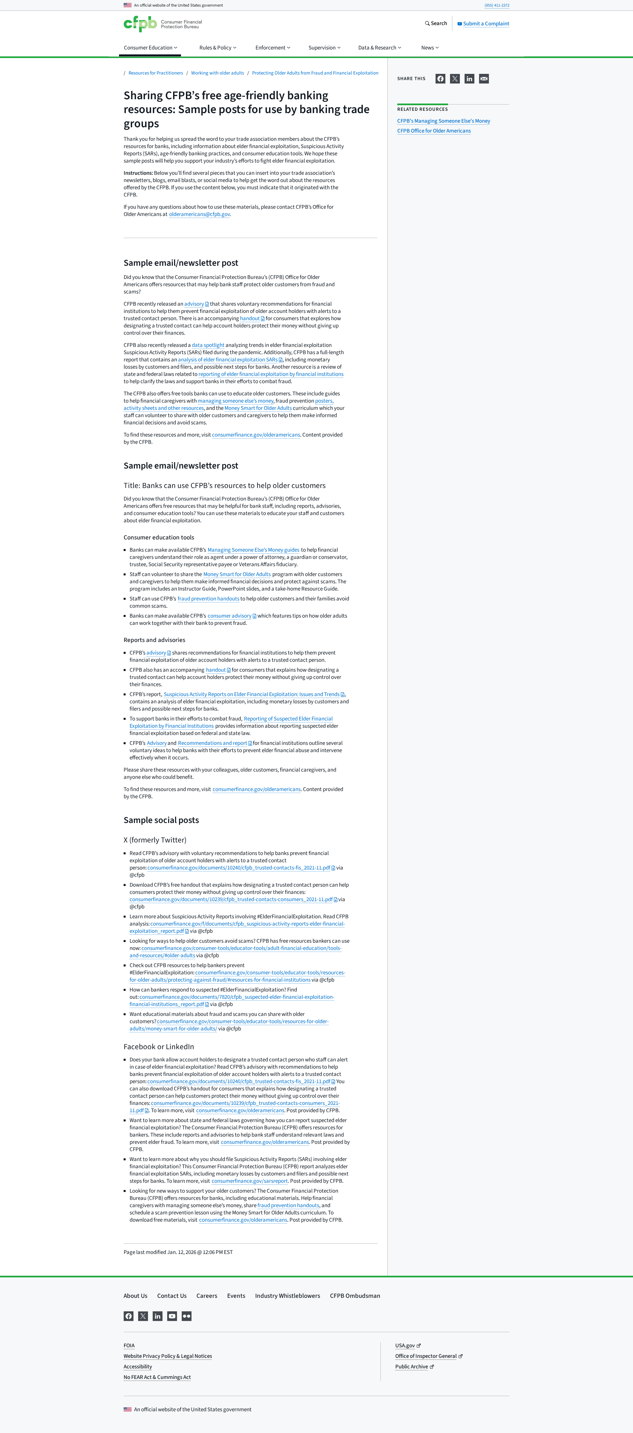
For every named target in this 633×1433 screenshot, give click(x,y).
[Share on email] (484, 77)
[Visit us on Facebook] (129, 1315)
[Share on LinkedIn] (469, 77)
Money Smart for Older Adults (258, 408)
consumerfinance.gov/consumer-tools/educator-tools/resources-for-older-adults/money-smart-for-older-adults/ (229, 1025)
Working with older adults (217, 73)
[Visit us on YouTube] (172, 1315)
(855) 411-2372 (497, 5)
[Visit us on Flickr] (187, 1315)
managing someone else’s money (235, 401)
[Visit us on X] (143, 1315)
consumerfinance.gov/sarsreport (250, 1181)
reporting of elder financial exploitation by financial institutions (271, 374)
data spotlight (208, 345)
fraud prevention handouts (208, 599)
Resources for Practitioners (156, 73)
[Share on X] (455, 77)
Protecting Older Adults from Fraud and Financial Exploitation (315, 73)
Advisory (157, 743)
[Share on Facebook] (440, 77)
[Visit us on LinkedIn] (158, 1315)
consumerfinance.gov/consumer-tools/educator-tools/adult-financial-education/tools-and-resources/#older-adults (236, 952)
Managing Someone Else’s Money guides (253, 550)
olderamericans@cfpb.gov (199, 214)
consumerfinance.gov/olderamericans (256, 435)
